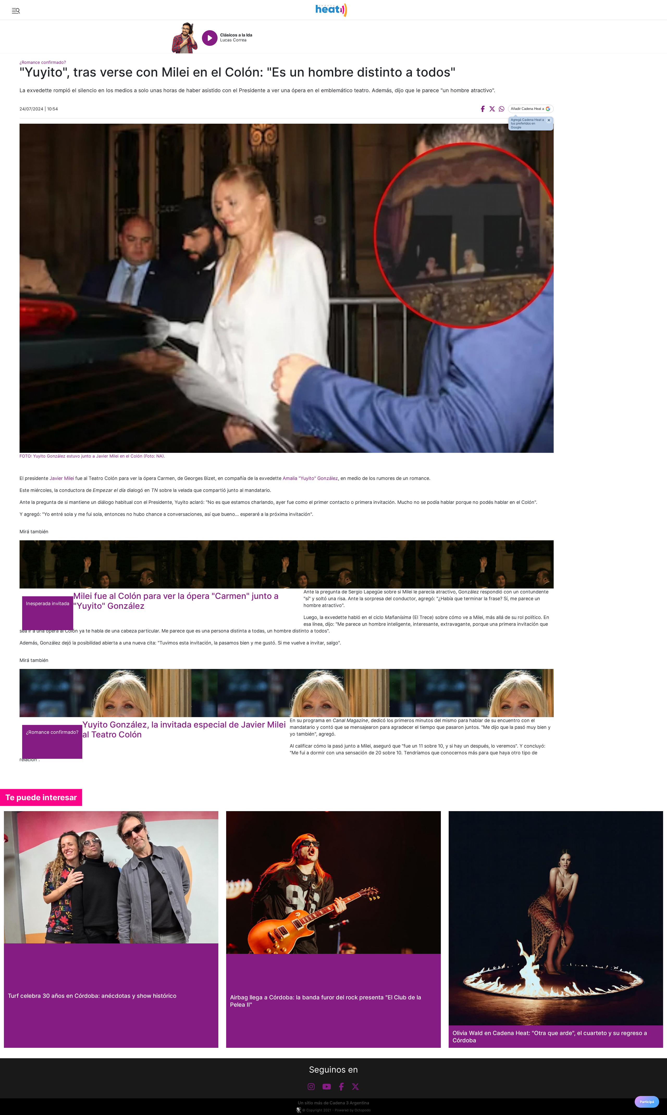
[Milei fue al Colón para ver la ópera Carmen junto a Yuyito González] (287, 564)
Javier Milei (62, 478)
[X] (355, 1086)
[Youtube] (326, 1086)
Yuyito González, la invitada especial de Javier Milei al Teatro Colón (184, 729)
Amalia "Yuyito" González (310, 478)
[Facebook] (341, 1086)
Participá (647, 1102)
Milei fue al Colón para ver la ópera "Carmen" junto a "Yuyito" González (176, 601)
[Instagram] (311, 1086)
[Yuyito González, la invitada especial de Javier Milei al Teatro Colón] (287, 693)
